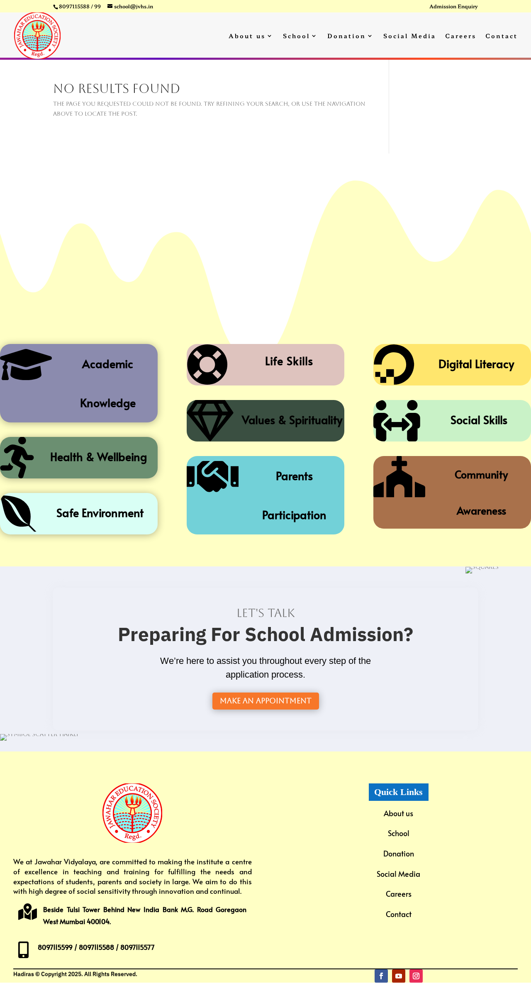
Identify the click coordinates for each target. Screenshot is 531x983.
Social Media (409, 36)
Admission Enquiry (453, 7)
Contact (501, 36)
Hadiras (23, 974)
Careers (460, 36)
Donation (346, 36)
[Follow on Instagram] (416, 976)
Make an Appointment (266, 700)
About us (247, 36)
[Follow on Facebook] (381, 976)
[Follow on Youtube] (398, 976)
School (296, 36)
